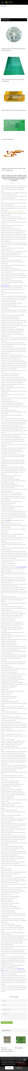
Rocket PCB (3, 6)
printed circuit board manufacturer (15, 211)
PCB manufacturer (5, 286)
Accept (9, 1067)
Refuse (18, 1067)
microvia (8, 520)
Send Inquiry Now (6, 1022)
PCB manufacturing (22, 567)
